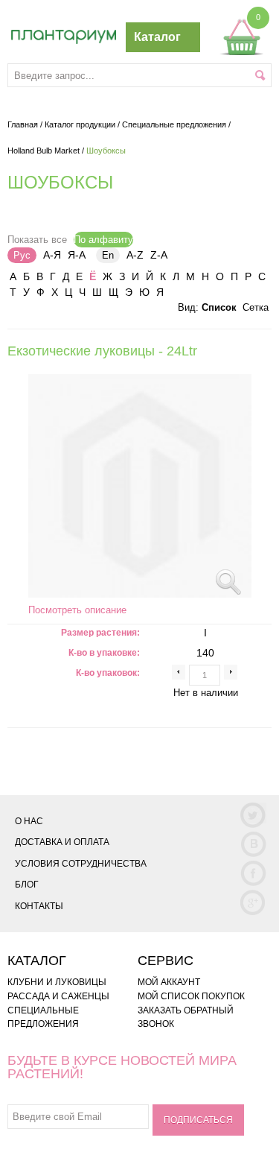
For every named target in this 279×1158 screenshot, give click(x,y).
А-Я (52, 255)
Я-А (77, 255)
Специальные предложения (174, 124)
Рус (22, 255)
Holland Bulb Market (43, 150)
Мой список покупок (191, 996)
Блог (27, 884)
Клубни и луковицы (56, 982)
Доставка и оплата (62, 842)
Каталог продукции (80, 124)
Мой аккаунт (169, 982)
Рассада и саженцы (58, 996)
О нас (29, 821)
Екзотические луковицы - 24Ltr (102, 351)
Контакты (39, 906)
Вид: (188, 307)
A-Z (135, 255)
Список (219, 307)
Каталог (157, 37)
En (108, 255)
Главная (22, 124)
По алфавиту (103, 239)
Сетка (256, 307)
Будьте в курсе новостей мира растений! (122, 1067)
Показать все (37, 239)
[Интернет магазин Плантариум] (63, 37)
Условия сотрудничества (81, 863)
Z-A (158, 255)
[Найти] (260, 75)
